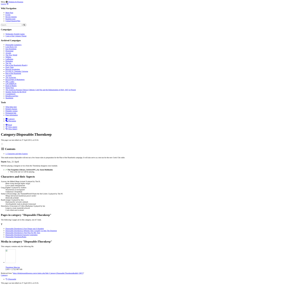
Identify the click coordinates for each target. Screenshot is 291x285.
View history (12, 129)
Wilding (8, 57)
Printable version (11, 111)
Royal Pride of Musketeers (15, 80)
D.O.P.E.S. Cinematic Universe (16, 71)
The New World (11, 55)
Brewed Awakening (12, 69)
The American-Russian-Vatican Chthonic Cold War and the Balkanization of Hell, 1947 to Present (40, 90)
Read (10, 125)
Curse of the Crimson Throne (15, 36)
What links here (11, 107)
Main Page (9, 13)
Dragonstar (9, 51)
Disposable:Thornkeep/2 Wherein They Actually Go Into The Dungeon (31, 231)
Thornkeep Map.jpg (12, 267)
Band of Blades (11, 86)
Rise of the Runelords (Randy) (16, 65)
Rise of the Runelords (13, 73)
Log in (3, 4)
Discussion (12, 121)
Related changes (11, 109)
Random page (10, 19)
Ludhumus (9, 59)
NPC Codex (9, 82)
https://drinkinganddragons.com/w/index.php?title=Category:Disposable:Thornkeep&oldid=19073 (48, 273)
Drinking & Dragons (15, 2)
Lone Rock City (11, 47)
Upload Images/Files (12, 21)
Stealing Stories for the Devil (15, 92)
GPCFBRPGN (10, 84)
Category (11, 119)
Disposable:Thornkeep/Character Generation (21, 235)
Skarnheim (9, 98)
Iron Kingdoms (10, 49)
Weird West (9, 88)
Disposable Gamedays (13, 45)
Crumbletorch (10, 94)
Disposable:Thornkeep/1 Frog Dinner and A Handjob (24, 229)
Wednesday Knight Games (15, 34)
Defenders (9, 61)
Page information (11, 115)
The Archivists (10, 77)
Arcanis (8, 53)
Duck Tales (9, 67)
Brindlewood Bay (11, 96)
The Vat (8, 63)
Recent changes (11, 17)
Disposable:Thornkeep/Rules (15, 237)
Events (7, 15)
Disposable (12, 279)
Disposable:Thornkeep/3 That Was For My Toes (22, 233)
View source (12, 127)
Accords (8, 75)
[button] (2, 144)
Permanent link (10, 113)
